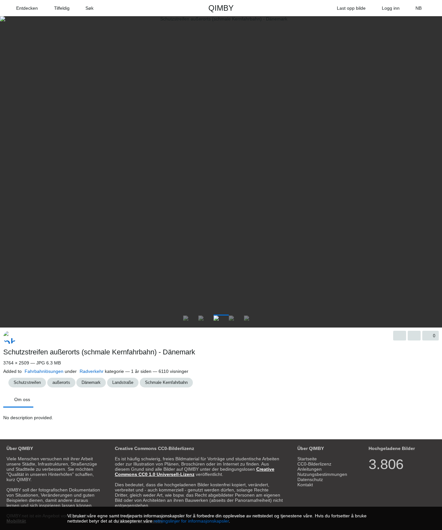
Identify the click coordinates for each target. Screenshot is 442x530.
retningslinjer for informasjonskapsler (191, 521)
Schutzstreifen (27, 382)
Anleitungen (309, 469)
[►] (435, 319)
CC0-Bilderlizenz (314, 464)
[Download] (399, 335)
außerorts (61, 382)
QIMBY (221, 8)
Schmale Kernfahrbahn (166, 382)
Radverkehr (92, 371)
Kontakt (305, 484)
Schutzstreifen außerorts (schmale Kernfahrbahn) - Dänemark (99, 352)
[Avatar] (9, 337)
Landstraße (122, 382)
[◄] (6, 319)
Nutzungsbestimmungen (322, 474)
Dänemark (91, 382)
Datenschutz (310, 479)
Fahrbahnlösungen (44, 371)
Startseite (307, 458)
